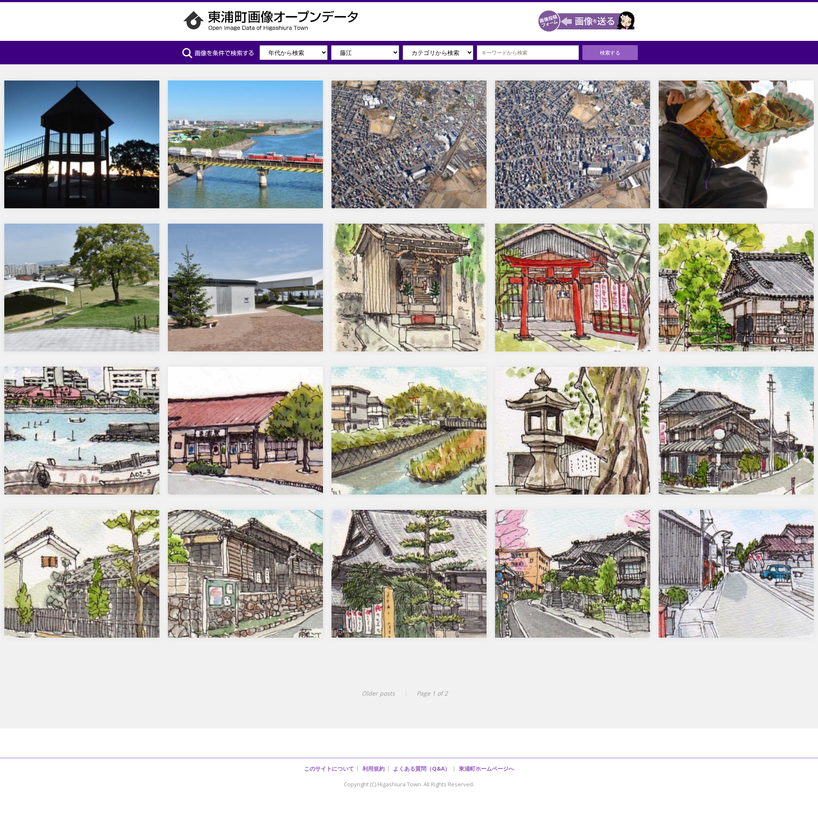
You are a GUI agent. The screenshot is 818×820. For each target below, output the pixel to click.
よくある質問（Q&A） (421, 768)
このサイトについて (329, 768)
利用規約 (374, 768)
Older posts (378, 693)
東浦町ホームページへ (486, 768)
